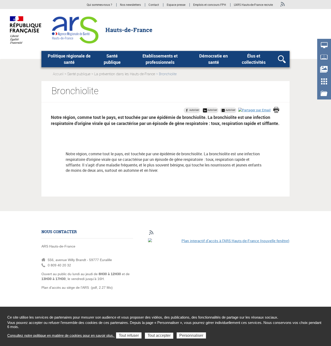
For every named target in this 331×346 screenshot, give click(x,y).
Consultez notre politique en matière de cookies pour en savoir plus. (61, 335)
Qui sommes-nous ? (99, 5)
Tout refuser (129, 335)
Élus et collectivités (254, 59)
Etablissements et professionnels (160, 59)
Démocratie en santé (213, 59)
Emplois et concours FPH (210, 5)
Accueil (58, 74)
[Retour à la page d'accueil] (75, 29)
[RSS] (282, 4)
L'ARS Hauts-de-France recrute (253, 5)
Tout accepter (159, 335)
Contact (154, 5)
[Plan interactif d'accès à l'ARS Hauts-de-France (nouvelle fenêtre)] (219, 271)
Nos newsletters (130, 5)
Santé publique (112, 59)
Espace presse (176, 5)
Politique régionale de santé (69, 59)
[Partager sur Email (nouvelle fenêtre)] (254, 110)
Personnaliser (191, 335)
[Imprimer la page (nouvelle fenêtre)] (276, 110)
